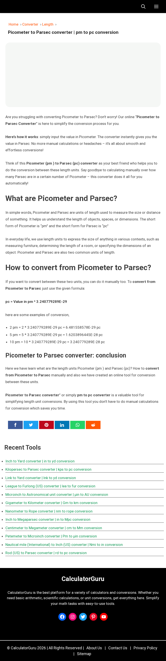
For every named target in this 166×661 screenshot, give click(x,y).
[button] (143, 6)
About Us (94, 648)
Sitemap (84, 653)
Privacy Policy (145, 648)
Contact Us (117, 648)
